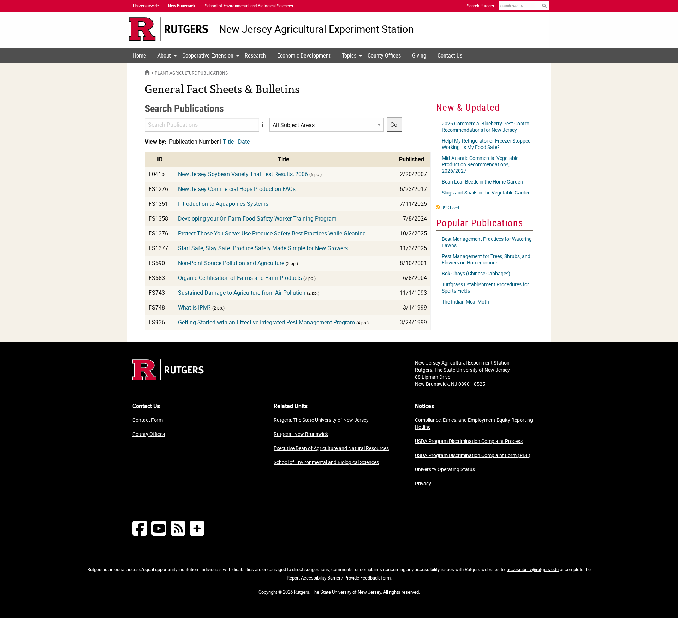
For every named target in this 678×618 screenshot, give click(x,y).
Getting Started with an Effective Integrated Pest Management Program (266, 322)
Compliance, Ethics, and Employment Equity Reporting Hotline (474, 423)
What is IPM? (194, 307)
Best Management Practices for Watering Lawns (487, 241)
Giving (419, 55)
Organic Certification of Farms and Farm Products (240, 278)
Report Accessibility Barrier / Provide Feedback (333, 578)
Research (255, 55)
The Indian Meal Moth (465, 301)
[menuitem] (139, 55)
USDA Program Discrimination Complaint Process (469, 441)
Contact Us (450, 55)
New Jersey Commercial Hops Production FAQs (237, 189)
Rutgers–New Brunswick (301, 434)
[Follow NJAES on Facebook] (139, 528)
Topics (349, 55)
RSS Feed (450, 207)
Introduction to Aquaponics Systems (223, 204)
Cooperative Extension (207, 55)
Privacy (423, 483)
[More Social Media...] (197, 528)
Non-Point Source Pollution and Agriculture (231, 263)
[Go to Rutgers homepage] (168, 378)
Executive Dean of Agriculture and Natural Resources (331, 448)
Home (139, 55)
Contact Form (147, 419)
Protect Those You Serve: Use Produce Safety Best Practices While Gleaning (272, 233)
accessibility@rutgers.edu (533, 569)
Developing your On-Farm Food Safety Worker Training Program (257, 218)
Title (228, 141)
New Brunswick (181, 5)
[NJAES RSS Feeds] (178, 528)
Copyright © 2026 (275, 592)
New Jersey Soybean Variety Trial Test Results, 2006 (243, 174)
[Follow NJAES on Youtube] (158, 528)
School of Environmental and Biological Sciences (326, 462)
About (164, 55)
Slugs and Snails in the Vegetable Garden (486, 192)
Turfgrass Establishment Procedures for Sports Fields (485, 287)
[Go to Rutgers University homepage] (168, 29)
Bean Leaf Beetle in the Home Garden (482, 181)
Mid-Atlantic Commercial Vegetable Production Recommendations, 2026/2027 (480, 164)
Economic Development (304, 55)
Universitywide (146, 5)
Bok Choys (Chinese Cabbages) (476, 273)
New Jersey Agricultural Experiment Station (316, 29)
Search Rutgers (480, 5)
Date (244, 141)
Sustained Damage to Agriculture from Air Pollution (241, 292)
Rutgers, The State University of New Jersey (321, 419)
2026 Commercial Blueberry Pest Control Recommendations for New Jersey (486, 126)
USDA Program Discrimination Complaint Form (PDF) (472, 455)
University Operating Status (445, 469)
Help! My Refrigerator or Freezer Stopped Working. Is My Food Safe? (486, 143)
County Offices (384, 55)
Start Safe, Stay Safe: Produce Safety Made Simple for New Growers (263, 248)
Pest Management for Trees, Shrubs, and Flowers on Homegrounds (486, 259)
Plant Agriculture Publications (191, 73)
